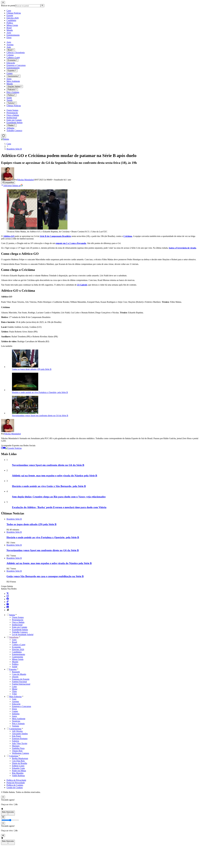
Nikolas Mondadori (12, 434)
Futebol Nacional (19, 681)
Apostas (15, 701)
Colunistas (13, 756)
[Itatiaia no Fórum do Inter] (8, 610)
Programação (17, 620)
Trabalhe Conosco (20, 632)
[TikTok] (8, 602)
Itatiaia (12, 615)
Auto (14, 699)
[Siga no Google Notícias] (13, 448)
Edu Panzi (16, 736)
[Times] (3, 136)
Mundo (15, 662)
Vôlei (14, 694)
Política (15, 664)
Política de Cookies (15, 785)
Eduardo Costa (18, 768)
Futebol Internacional (21, 684)
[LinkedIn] (8, 607)
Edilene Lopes (18, 766)
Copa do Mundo (19, 674)
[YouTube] (8, 604)
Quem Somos (18, 617)
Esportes (13, 669)
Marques (15, 746)
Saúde (14, 666)
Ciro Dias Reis (18, 761)
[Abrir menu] (3, 2)
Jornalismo (14, 637)
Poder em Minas (19, 770)
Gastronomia (17, 657)
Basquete (16, 672)
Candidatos (17, 652)
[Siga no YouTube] (4, 448)
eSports (15, 677)
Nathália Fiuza (18, 748)
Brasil (14, 642)
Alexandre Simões (20, 733)
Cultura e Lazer (18, 644)
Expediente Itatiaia (20, 629)
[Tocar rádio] (3, 797)
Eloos (14, 709)
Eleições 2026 (18, 649)
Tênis (14, 691)
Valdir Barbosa (18, 775)
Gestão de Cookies (15, 787)
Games (15, 711)
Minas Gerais (17, 659)
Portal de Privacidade (16, 782)
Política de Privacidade (16, 780)
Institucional (17, 625)
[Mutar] (3, 817)
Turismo (15, 726)
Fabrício (15, 741)
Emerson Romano (19, 738)
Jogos (14, 716)
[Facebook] (8, 599)
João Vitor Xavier (19, 743)
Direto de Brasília (19, 763)
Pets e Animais (18, 723)
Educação (16, 704)
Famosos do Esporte (20, 679)
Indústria (15, 714)
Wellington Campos (20, 753)
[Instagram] (8, 596)
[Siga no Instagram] (2, 448)
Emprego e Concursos (21, 706)
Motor (14, 689)
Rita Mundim (17, 773)
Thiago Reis (17, 751)
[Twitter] (8, 593)
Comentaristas (15, 729)
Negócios (16, 721)
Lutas (14, 686)
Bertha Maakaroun (20, 758)
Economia (16, 647)
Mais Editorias (15, 696)
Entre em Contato (19, 627)
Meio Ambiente (18, 718)
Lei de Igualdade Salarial (22, 634)
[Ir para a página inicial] (5, 139)
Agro (14, 639)
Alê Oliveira (17, 731)
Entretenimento (18, 654)
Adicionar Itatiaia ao (12, 185)
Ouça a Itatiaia (18, 622)
